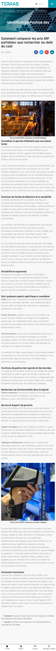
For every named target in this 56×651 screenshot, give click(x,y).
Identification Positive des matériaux (31, 11)
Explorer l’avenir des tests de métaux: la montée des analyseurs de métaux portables (27, 617)
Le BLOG (12, 11)
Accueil (4, 11)
